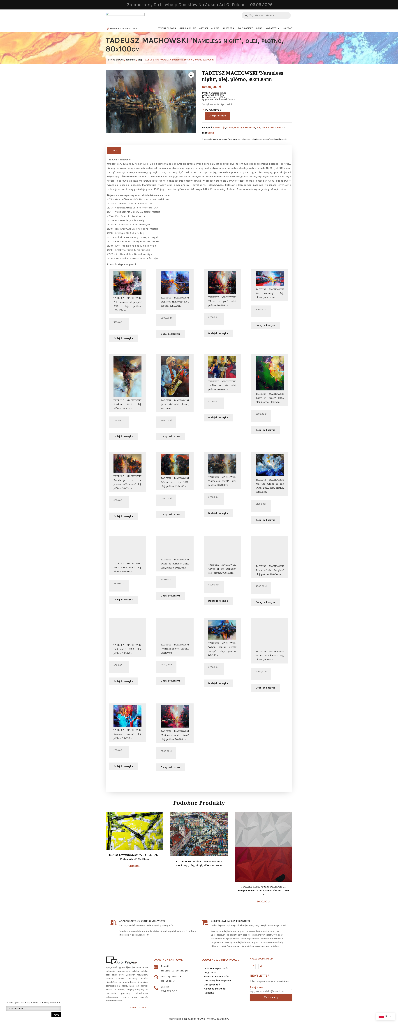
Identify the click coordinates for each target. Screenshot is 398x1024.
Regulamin (210, 972)
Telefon (165, 986)
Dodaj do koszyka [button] (123, 338)
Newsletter (259, 975)
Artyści (203, 28)
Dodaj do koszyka (217, 115)
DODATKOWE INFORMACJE (220, 960)
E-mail (165, 966)
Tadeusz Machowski (273, 127)
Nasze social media (261, 958)
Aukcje (215, 28)
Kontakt (287, 28)
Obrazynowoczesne (244, 127)
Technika (131, 59)
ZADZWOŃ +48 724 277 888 (123, 29)
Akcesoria (228, 28)
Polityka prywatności (216, 968)
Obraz (229, 127)
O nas (259, 28)
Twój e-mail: (258, 987)
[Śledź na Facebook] (253, 966)
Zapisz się (271, 997)
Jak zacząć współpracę (217, 980)
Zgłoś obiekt (245, 28)
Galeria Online (187, 28)
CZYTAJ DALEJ (137, 1007)
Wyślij (56, 1014)
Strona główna (167, 28)
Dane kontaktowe (168, 960)
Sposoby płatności (215, 988)
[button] (191, 75)
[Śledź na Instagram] (261, 966)
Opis (114, 150)
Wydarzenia (273, 28)
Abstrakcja (219, 127)
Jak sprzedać (212, 984)
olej (140, 59)
